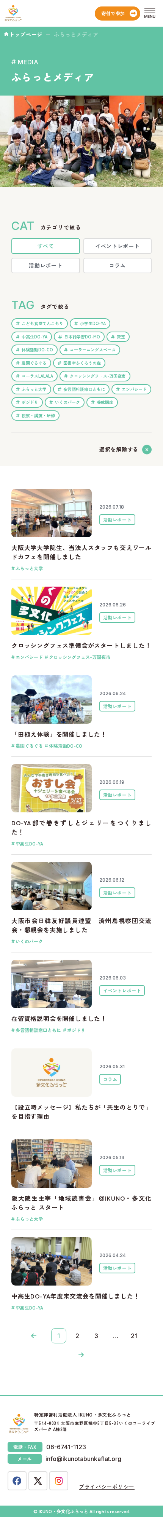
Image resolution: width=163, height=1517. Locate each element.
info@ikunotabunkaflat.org (83, 1459)
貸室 (121, 336)
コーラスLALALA (37, 376)
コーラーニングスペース (93, 349)
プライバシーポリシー (107, 1486)
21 (134, 1336)
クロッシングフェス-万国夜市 (98, 376)
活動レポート (45, 265)
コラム (117, 265)
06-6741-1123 (66, 1447)
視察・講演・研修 (38, 415)
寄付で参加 (113, 13)
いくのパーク (67, 402)
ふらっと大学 (34, 389)
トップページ (25, 34)
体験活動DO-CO (37, 349)
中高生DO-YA (34, 336)
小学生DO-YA (93, 323)
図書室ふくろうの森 (82, 363)
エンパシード (134, 389)
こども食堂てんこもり (42, 323)
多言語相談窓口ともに (84, 389)
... (116, 1336)
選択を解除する (118, 449)
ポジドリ (30, 402)
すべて (45, 246)
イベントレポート (117, 246)
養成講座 (105, 402)
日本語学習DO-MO (82, 336)
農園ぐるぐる (34, 363)
